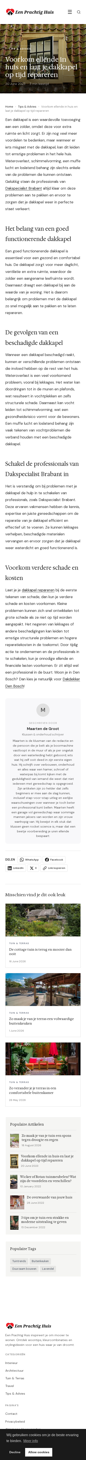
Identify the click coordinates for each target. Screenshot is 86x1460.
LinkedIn (18, 868)
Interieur (11, 1363)
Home (9, 106)
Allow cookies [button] (38, 1452)
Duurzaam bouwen (24, 1269)
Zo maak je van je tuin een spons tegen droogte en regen (46, 1138)
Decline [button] (15, 1452)
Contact (11, 1414)
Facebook (56, 859)
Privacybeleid (15, 1421)
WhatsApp (32, 859)
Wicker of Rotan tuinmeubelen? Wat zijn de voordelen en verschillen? (48, 1179)
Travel (9, 1386)
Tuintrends (19, 1261)
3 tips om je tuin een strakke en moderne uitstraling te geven (45, 1220)
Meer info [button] (30, 1441)
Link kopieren (56, 868)
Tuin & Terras (14, 1378)
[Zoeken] (79, 12)
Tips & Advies (27, 106)
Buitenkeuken (40, 1261)
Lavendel (48, 1269)
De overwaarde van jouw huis (49, 1197)
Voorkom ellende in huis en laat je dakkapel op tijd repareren (47, 1158)
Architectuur (14, 1371)
